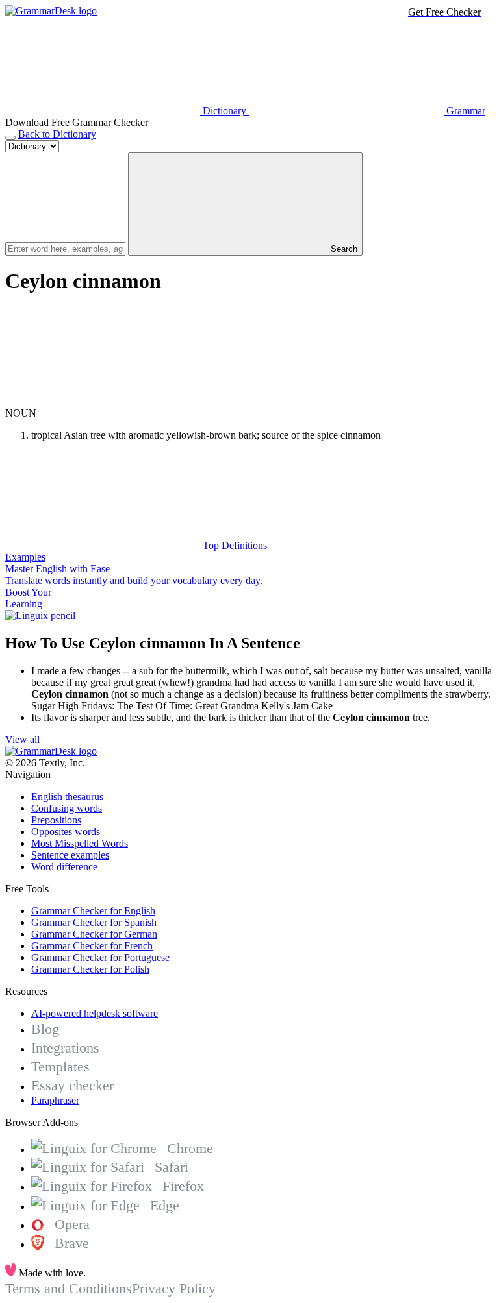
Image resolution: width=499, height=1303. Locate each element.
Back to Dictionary (57, 134)
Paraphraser (55, 1100)
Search (342, 249)
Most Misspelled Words (79, 843)
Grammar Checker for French (92, 945)
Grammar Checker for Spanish (94, 922)
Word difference (64, 866)
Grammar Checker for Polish (90, 969)
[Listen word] (102, 401)
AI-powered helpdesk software (94, 1013)
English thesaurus (67, 796)
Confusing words (66, 808)
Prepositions (56, 819)
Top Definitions (235, 545)
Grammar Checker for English (93, 910)
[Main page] (51, 10)
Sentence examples (70, 854)
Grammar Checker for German (94, 934)
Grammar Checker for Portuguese (100, 957)
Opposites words (65, 831)
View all (22, 739)
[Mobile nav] (10, 138)
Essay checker (72, 1085)
